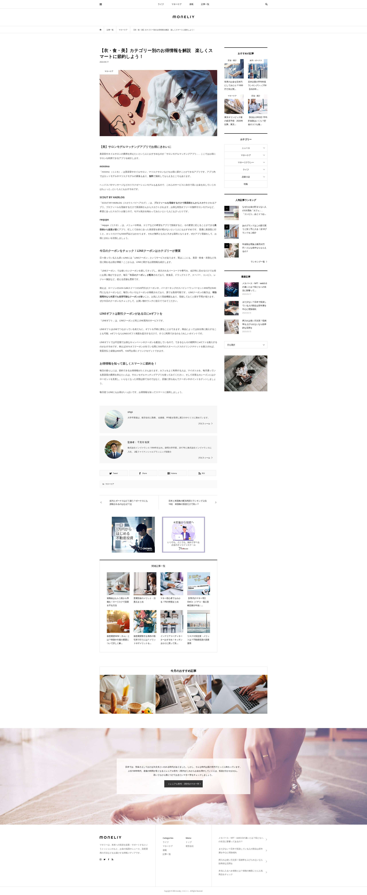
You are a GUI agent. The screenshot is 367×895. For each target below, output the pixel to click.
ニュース (246, 148)
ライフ (161, 4)
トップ (189, 842)
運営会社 (190, 846)
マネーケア (177, 4)
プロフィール (204, 423)
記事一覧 (205, 4)
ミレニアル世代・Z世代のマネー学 (183, 783)
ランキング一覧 (258, 261)
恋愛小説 (246, 176)
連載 (191, 4)
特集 (246, 184)
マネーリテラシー (246, 162)
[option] (128, 694)
